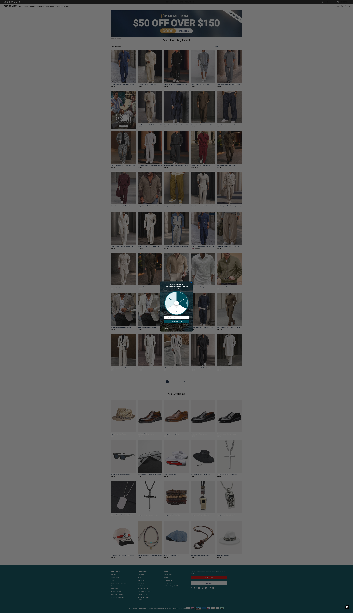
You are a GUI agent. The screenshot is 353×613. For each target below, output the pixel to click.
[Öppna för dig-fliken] (347, 607)
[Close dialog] (191, 283)
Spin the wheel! (176, 321)
